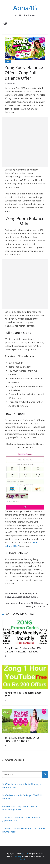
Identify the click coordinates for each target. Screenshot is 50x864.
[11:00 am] (14, 83)
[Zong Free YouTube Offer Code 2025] (25, 666)
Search (45, 774)
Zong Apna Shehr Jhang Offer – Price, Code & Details (23, 739)
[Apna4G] (5, 24)
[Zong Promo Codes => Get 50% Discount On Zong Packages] (25, 621)
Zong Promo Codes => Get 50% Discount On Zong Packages (23, 649)
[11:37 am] (6, 700)
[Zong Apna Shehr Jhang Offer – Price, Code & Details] (25, 711)
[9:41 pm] (6, 656)
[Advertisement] (25, 142)
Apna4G (25, 7)
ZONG (8, 61)
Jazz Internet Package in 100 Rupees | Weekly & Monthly (25, 604)
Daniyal (9, 83)
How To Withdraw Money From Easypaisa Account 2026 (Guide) (21, 595)
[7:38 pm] (6, 745)
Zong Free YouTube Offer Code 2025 (23, 694)
